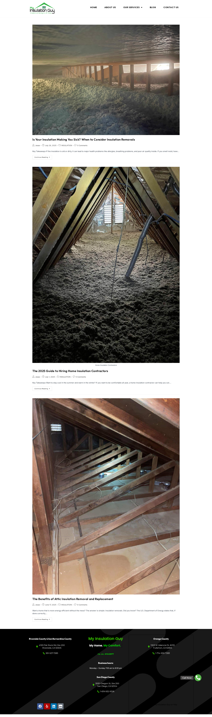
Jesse (37, 145)
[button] (198, 677)
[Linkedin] (54, 706)
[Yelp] (47, 706)
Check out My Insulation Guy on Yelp (161, 704)
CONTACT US (171, 7)
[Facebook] (40, 706)
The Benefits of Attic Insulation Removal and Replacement (72, 599)
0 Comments (82, 145)
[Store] (60, 706)
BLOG (153, 7)
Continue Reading (43, 156)
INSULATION (66, 145)
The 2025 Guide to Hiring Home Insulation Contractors (70, 371)
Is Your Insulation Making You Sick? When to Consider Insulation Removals (83, 139)
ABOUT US (110, 7)
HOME (93, 7)
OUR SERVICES (131, 7)
